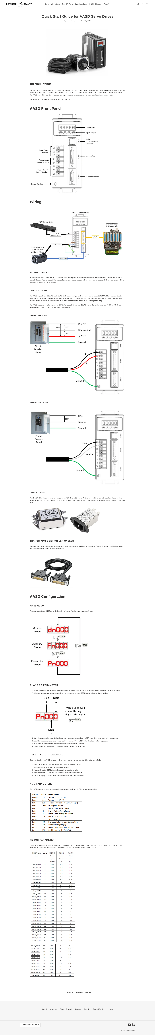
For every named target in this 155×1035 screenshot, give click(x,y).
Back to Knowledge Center (79, 993)
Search (44, 1009)
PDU (104, 298)
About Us (53, 1009)
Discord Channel (65, 1009)
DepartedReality (130, 1030)
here (68, 99)
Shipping (78, 1009)
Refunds (87, 1009)
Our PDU (59, 500)
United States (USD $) (29, 1025)
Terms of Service (98, 1009)
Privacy (110, 1009)
